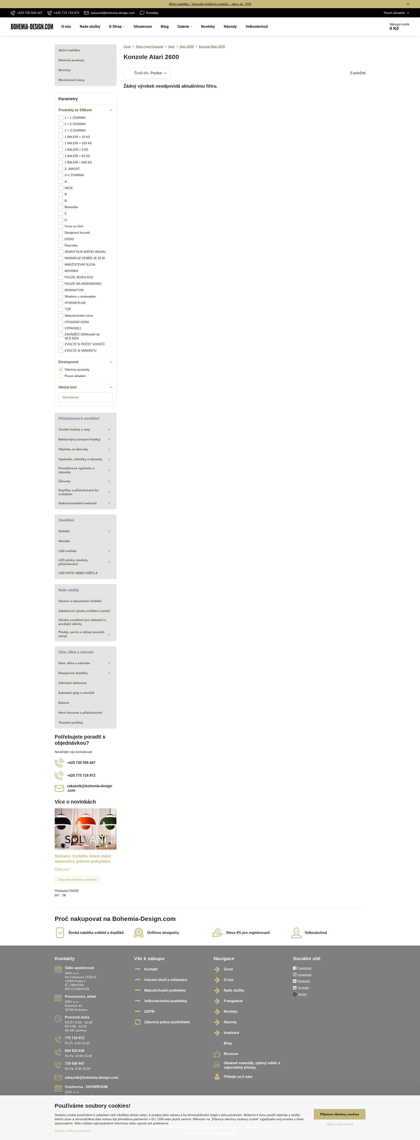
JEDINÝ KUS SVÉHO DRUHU (85, 251)
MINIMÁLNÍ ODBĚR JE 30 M (85, 258)
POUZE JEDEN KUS (79, 277)
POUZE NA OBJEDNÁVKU (83, 283)
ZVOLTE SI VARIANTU (80, 350)
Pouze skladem (75, 376)
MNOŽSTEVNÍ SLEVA (80, 264)
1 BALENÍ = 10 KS (77, 137)
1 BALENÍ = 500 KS (78, 162)
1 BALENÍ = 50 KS (77, 156)
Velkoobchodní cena (79, 315)
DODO (69, 239)
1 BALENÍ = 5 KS (76, 149)
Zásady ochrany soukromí (73, 1131)
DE (64, 895)
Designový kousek (77, 232)
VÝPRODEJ (73, 328)
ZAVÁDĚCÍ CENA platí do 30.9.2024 (82, 336)
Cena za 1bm (74, 226)
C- (66, 220)
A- (66, 181)
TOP (68, 309)
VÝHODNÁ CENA (77, 322)
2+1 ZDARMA (74, 175)
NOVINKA (71, 271)
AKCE (69, 188)
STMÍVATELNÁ (75, 303)
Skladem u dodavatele (80, 296)
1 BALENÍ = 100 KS (78, 143)
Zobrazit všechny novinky (77, 879)
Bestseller (71, 207)
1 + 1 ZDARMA (75, 117)
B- (66, 200)
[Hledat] (370, 26)
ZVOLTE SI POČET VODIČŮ (85, 344)
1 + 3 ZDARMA (75, 130)
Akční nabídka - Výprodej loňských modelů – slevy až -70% (210, 4)
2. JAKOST (72, 168)
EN (57, 895)
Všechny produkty (77, 369)
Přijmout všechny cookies (339, 1114)
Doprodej (71, 245)
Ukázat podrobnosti (339, 1124)
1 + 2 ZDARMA (75, 124)
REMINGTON (74, 290)
